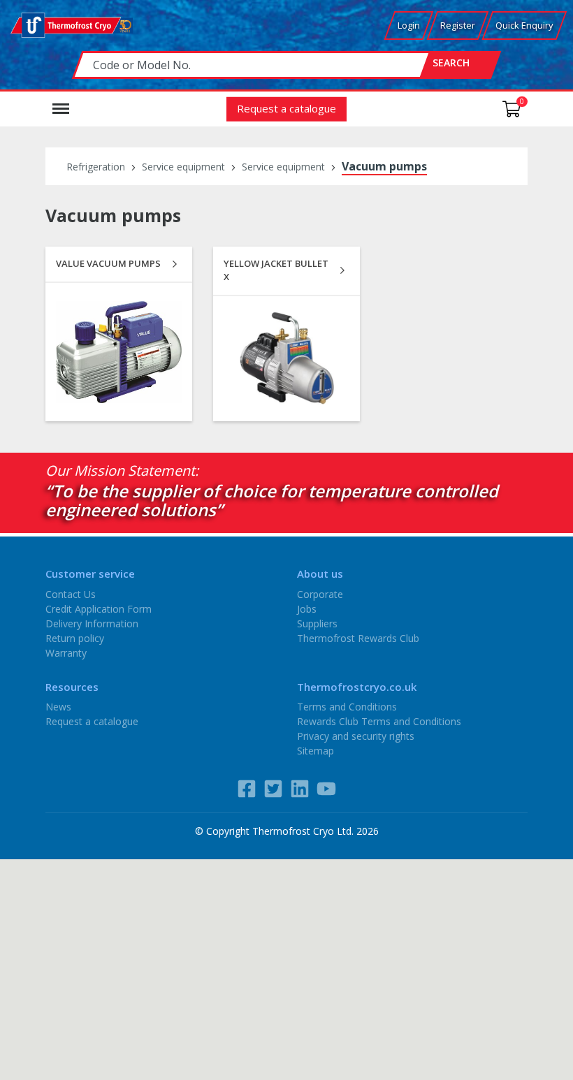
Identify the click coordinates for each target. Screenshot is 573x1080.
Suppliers (317, 622)
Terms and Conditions (347, 706)
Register (457, 25)
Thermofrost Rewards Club (358, 637)
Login (409, 25)
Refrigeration (95, 166)
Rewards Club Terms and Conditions (379, 721)
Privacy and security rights (355, 736)
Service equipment (183, 166)
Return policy (74, 637)
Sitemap (315, 750)
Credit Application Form (98, 608)
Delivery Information (91, 622)
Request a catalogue (286, 108)
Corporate (320, 593)
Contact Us (70, 593)
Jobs (307, 608)
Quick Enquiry (524, 25)
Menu (60, 102)
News (58, 706)
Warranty (66, 652)
